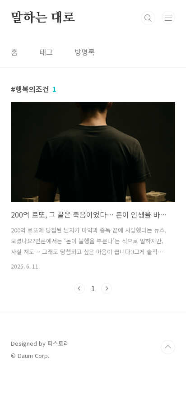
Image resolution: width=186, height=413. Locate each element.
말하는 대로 (43, 18)
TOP (168, 347)
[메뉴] (168, 17)
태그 (46, 51)
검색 (148, 18)
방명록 (84, 51)
